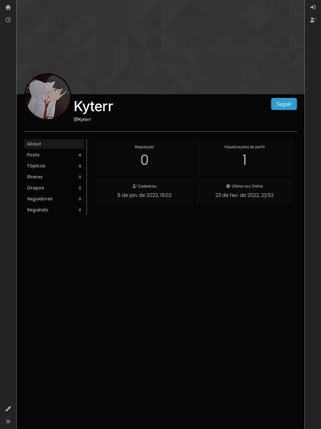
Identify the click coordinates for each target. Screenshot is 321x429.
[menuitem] (312, 8)
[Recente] (8, 20)
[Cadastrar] (312, 20)
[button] (8, 409)
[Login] (312, 8)
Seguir (284, 104)
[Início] (8, 8)
